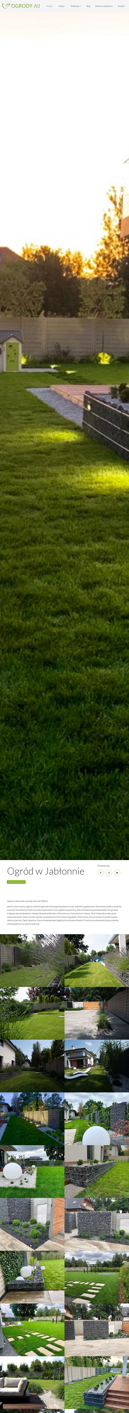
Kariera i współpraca (104, 6)
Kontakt (121, 6)
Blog (88, 6)
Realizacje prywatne (16, 882)
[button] (50, 6)
